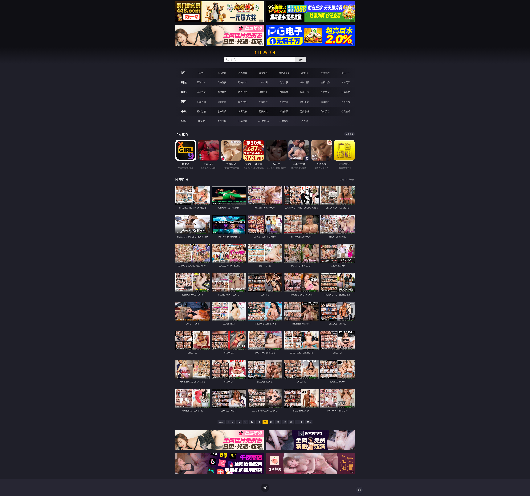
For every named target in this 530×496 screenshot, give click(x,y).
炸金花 (304, 72)
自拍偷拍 (222, 82)
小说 (184, 111)
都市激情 (201, 111)
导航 (184, 121)
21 (278, 422)
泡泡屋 (304, 121)
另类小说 (304, 111)
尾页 (309, 422)
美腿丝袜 (283, 101)
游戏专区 (263, 72)
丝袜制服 (304, 82)
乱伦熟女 (325, 92)
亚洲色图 (222, 101)
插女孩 (201, 121)
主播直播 (325, 82)
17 (252, 422)
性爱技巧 (345, 111)
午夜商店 (222, 121)
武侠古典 (263, 111)
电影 (184, 92)
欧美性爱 (263, 92)
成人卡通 (242, 92)
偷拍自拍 (222, 92)
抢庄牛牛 (345, 72)
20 (271, 422)
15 (239, 422)
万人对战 (242, 72)
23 (291, 422)
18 (259, 422)
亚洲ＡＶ (201, 82)
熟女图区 (325, 101)
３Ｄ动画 (263, 82)
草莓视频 (242, 121)
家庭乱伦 (222, 111)
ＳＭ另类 (345, 82)
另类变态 (345, 92)
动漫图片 (263, 101)
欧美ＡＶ (242, 82)
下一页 (300, 422)
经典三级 (304, 92)
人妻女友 (242, 111)
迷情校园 (283, 111)
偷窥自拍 (201, 101)
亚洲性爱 (201, 92)
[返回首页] (359, 490)
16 (245, 422)
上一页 (230, 422)
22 (284, 422)
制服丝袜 (283, 92)
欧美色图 (242, 101)
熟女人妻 (283, 82)
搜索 (301, 59)
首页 (221, 422)
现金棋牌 (325, 72)
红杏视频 (283, 121)
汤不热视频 (263, 121)
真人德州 (222, 72)
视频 (184, 82)
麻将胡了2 (284, 72)
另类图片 (345, 101)
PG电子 (201, 72)
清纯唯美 (304, 101)
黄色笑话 (325, 111)
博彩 (184, 73)
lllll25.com (265, 52)
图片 (184, 102)
